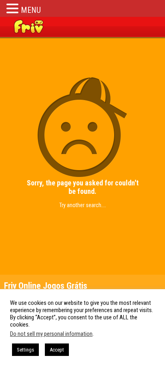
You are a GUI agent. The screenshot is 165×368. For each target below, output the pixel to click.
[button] (13, 8)
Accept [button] (57, 350)
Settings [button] (25, 350)
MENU (31, 10)
